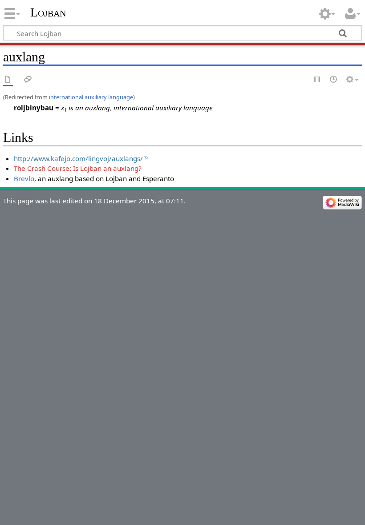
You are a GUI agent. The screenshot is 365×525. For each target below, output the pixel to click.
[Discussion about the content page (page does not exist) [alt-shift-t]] (28, 80)
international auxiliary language (91, 97)
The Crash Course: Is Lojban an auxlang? (78, 168)
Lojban (48, 12)
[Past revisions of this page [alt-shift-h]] (334, 80)
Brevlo (24, 178)
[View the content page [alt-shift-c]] (8, 80)
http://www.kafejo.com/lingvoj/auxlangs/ (78, 158)
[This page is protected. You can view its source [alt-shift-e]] (317, 80)
